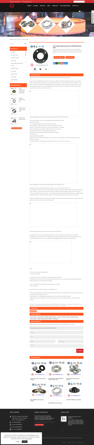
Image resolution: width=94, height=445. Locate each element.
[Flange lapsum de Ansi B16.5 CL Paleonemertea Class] (57, 368)
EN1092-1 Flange (15, 57)
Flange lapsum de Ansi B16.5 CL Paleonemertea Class (56, 379)
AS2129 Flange (14, 68)
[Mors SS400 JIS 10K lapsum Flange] (74, 368)
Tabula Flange (41, 317)
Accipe (24, 441)
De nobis (35, 5)
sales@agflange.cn (28, 1)
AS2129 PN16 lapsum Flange (55, 402)
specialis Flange (14, 55)
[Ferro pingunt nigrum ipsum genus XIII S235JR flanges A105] (35, 69)
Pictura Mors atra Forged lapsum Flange (38, 379)
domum (29, 5)
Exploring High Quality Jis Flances (74, 416)
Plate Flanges (33, 311)
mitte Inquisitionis (65, 5)
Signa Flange (14, 74)
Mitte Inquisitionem (59, 57)
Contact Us (75, 5)
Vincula (64, 442)
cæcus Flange (33, 317)
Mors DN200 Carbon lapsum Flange (37, 400)
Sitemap (68, 442)
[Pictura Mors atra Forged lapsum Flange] (39, 368)
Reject (18, 441)
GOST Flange (14, 79)
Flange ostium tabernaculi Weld (44, 318)
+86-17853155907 (18, 424)
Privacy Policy (81, 442)
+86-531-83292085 (17, 422)
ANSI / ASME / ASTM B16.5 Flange (17, 64)
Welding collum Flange (50, 317)
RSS (72, 442)
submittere (80, 350)
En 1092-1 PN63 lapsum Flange (73, 399)
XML (76, 442)
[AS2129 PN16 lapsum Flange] (57, 391)
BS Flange (13, 71)
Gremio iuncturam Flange (72, 317)
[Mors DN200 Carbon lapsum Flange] (39, 389)
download (55, 5)
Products (42, 5)
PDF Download (69, 57)
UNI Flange (13, 76)
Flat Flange (55, 318)
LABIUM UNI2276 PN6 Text (22, 100)
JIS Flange (13, 60)
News (48, 5)
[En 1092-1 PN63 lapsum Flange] (74, 389)
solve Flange (33, 318)
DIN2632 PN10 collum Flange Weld (22, 110)
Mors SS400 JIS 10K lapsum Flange (72, 379)
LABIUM (19, 39)
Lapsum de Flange (25, 39)
